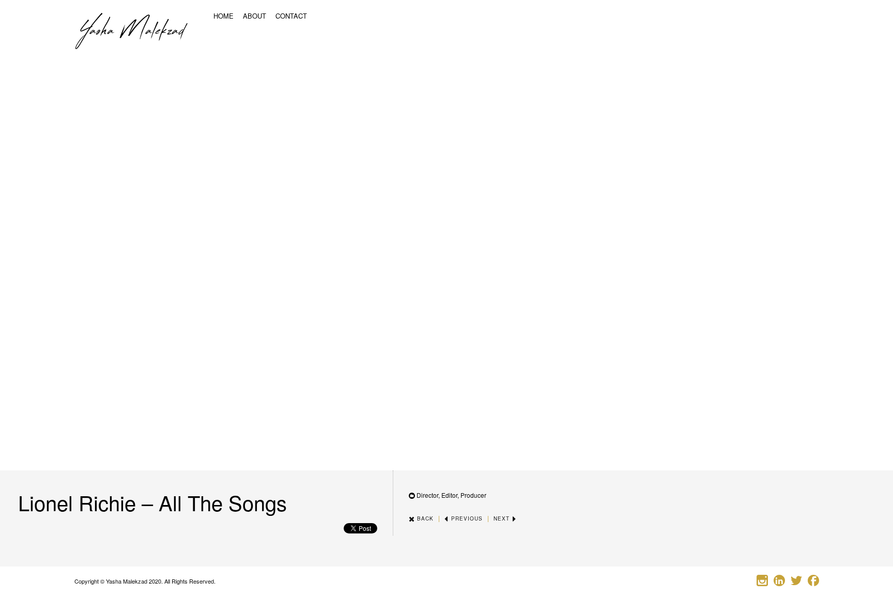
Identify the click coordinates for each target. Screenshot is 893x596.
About (254, 16)
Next (503, 518)
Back (424, 518)
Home (223, 16)
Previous (466, 518)
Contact (291, 16)
